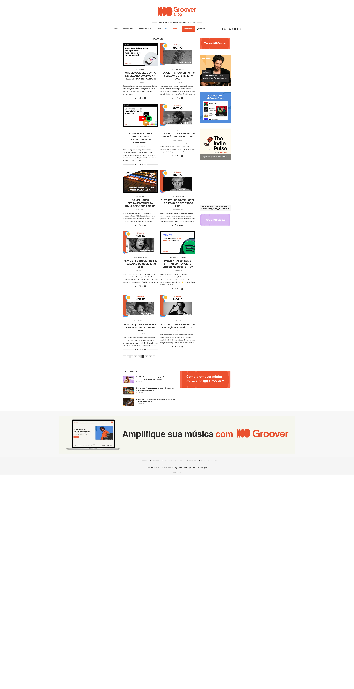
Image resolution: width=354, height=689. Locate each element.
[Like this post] (135, 98)
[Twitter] (225, 29)
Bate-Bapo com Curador (146, 29)
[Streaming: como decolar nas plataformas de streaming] (140, 115)
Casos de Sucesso (128, 29)
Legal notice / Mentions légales (197, 468)
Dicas (116, 29)
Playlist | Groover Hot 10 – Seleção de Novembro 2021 (140, 264)
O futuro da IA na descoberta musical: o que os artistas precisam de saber (155, 389)
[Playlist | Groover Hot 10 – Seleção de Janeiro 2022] (177, 115)
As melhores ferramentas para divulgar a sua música (140, 203)
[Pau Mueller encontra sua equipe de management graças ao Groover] (128, 379)
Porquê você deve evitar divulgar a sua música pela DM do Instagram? (140, 75)
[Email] (235, 29)
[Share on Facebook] (137, 98)
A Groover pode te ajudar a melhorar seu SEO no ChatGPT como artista (155, 400)
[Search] (241, 29)
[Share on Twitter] (140, 98)
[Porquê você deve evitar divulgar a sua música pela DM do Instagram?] (140, 54)
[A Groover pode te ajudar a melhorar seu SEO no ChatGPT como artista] (128, 402)
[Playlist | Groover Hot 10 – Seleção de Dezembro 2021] (177, 181)
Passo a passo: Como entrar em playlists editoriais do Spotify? (178, 264)
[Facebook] (222, 29)
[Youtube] (232, 29)
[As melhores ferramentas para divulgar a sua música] (140, 181)
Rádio (160, 29)
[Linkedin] (230, 29)
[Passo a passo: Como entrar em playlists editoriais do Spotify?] (177, 242)
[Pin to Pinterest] (142, 98)
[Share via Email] (145, 98)
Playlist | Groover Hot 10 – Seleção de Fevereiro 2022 (178, 75)
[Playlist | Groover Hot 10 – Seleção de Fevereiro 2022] (177, 54)
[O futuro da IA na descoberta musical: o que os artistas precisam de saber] (128, 390)
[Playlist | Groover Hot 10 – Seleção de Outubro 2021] (140, 306)
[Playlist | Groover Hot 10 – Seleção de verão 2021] (177, 306)
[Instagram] (227, 29)
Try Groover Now (181, 468)
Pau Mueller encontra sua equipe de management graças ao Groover (150, 378)
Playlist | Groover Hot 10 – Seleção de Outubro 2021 (140, 327)
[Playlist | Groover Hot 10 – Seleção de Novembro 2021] (140, 242)
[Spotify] (237, 29)
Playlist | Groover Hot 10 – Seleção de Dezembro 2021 (178, 203)
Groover (150, 468)
